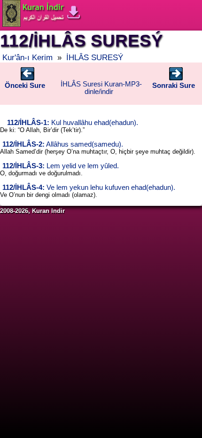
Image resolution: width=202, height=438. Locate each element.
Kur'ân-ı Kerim (27, 57)
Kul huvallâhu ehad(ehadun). (72, 122)
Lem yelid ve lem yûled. (60, 166)
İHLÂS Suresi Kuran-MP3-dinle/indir (101, 87)
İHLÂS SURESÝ (94, 57)
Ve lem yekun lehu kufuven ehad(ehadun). (88, 187)
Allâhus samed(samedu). (62, 144)
